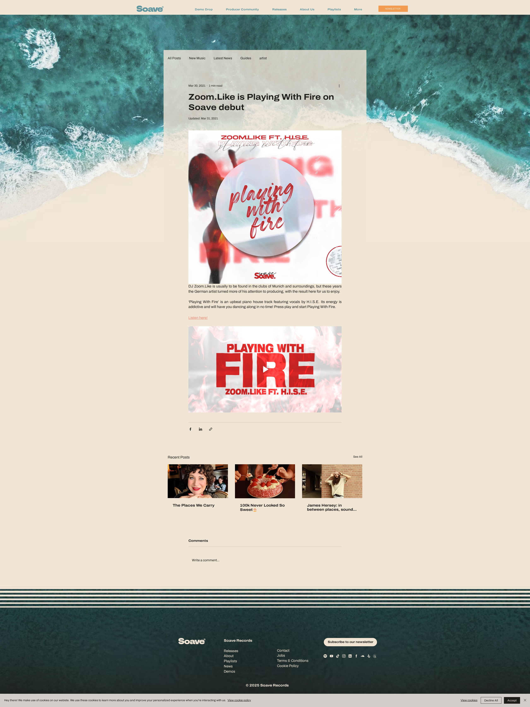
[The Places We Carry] (198, 481)
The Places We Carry (193, 505)
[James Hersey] (332, 481)
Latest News (223, 58)
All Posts (174, 58)
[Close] (525, 700)
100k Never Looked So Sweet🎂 (262, 507)
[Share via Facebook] (190, 429)
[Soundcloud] (362, 656)
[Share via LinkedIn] (200, 429)
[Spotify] (325, 656)
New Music (197, 58)
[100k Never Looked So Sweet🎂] (265, 481)
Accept (512, 700)
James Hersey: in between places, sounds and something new (331, 507)
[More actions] (339, 85)
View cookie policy (239, 700)
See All (357, 456)
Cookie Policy (288, 666)
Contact (283, 650)
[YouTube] (331, 656)
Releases (231, 651)
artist (263, 58)
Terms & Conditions (292, 661)
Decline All (491, 700)
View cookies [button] (469, 700)
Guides (245, 58)
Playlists (230, 661)
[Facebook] (356, 656)
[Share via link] (211, 429)
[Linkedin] (350, 656)
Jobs (281, 655)
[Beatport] (369, 656)
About (229, 656)
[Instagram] (344, 656)
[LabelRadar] (375, 656)
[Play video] (265, 369)
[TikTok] (338, 656)
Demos (229, 671)
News (228, 666)
